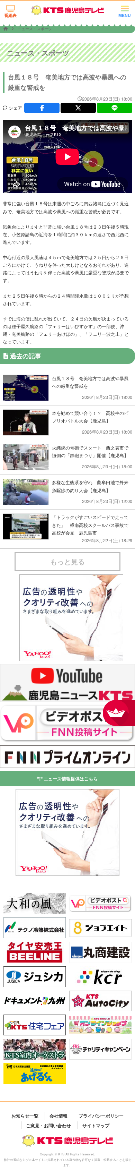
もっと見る (67, 561)
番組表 (10, 15)
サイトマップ (95, 1125)
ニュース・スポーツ (35, 28)
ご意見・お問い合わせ (48, 1125)
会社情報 (59, 1115)
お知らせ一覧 (24, 1115)
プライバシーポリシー (101, 1115)
